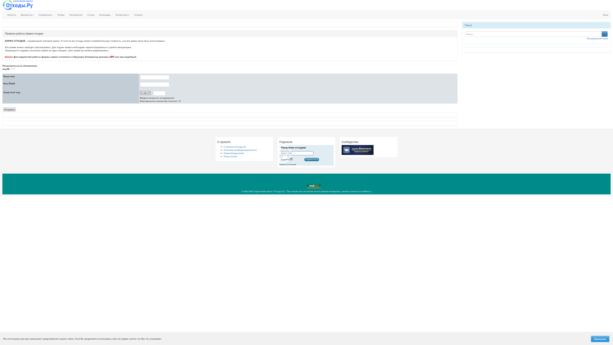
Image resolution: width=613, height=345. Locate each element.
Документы (26, 14)
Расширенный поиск (597, 38)
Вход (605, 14)
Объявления (76, 14)
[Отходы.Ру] (17, 5)
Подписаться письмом (287, 164)
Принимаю (600, 339)
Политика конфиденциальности (240, 149)
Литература (121, 14)
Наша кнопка (230, 156)
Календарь (105, 14)
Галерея (138, 14)
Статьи (91, 14)
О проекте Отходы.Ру (234, 146)
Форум (60, 14)
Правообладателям (233, 153)
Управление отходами (293, 147)
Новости (11, 14)
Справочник (45, 14)
